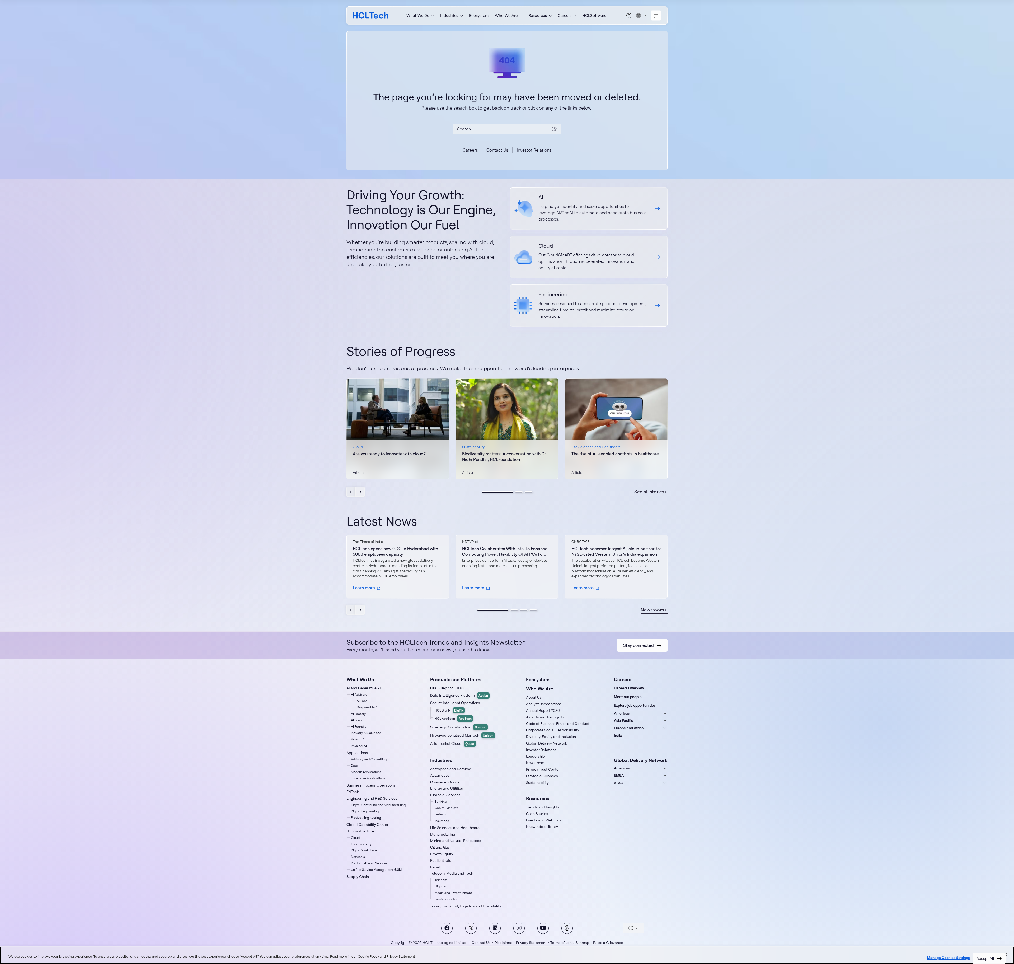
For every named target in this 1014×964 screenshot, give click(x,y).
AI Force (357, 720)
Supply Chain (357, 876)
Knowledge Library (542, 826)
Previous (351, 492)
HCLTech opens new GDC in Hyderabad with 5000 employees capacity (395, 551)
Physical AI (359, 746)
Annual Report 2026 (543, 710)
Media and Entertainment (453, 893)
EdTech (352, 791)
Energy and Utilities (446, 788)
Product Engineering (366, 818)
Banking (441, 801)
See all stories (649, 492)
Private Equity (441, 853)
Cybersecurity (361, 844)
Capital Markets (446, 808)
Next (360, 492)
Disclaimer (503, 942)
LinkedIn (495, 928)
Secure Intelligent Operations (455, 702)
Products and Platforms (456, 679)
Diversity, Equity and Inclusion (551, 736)
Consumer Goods (444, 782)
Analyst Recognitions (544, 703)
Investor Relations (534, 150)
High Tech (442, 886)
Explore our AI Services (589, 208)
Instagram (519, 928)
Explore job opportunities (635, 705)
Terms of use (561, 942)
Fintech (440, 814)
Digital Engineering (365, 811)
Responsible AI (367, 707)
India (618, 735)
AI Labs (362, 701)
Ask (629, 15)
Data (354, 766)
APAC (618, 782)
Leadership (535, 756)
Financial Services (445, 795)
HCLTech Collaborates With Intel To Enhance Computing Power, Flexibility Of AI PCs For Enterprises (504, 551)
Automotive (439, 775)
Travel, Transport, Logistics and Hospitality (465, 906)
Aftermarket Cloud (452, 743)
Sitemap (582, 942)
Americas (622, 713)
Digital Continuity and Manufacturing (378, 805)
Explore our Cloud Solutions (589, 257)
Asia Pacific (623, 720)
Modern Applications (366, 772)
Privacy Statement (531, 942)
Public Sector (441, 860)
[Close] (1005, 955)
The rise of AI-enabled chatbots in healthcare (615, 453)
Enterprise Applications (368, 778)
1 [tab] (497, 492)
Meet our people (628, 696)
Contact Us (497, 150)
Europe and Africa (629, 728)
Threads (567, 928)
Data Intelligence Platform (459, 695)
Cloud (355, 838)
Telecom (441, 880)
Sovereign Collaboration (458, 727)
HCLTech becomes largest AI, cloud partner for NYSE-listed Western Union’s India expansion (616, 551)
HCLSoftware (594, 15)
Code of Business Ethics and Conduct (557, 723)
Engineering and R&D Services (371, 798)
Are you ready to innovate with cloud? (389, 453)
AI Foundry (358, 726)
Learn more (364, 587)
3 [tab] (528, 492)
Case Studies (537, 813)
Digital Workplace (364, 850)
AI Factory (358, 714)
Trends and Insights (542, 807)
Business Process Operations (371, 785)
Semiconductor (446, 899)
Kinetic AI (358, 739)
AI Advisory (359, 694)
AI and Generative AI (363, 688)
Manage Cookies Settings (948, 958)
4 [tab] (533, 610)
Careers (470, 150)
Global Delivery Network (546, 743)
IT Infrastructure (360, 831)
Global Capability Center (367, 824)
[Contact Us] (656, 16)
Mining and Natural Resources (455, 840)
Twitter (471, 928)
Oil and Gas (440, 847)
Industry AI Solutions (366, 733)
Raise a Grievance (608, 942)
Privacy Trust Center (543, 769)
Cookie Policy (368, 956)
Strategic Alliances (542, 776)
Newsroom (652, 610)
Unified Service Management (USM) (376, 870)
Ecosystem (479, 15)
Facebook (447, 928)
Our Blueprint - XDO (447, 688)
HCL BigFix (449, 710)
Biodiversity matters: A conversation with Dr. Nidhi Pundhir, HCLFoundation (504, 456)
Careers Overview (629, 688)
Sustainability (537, 782)
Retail (435, 867)
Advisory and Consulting (369, 759)
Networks (358, 857)
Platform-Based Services (369, 863)
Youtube (543, 928)
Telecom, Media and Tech (451, 873)
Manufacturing (442, 834)
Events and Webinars (544, 820)
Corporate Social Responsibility (552, 730)
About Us (534, 697)
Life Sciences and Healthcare (455, 827)
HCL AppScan (453, 718)
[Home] (370, 15)
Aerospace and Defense (450, 768)
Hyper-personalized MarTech (461, 735)
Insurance (442, 821)
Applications (357, 752)
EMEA (619, 775)
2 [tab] (519, 492)
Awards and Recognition (546, 717)
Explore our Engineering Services (589, 305)
